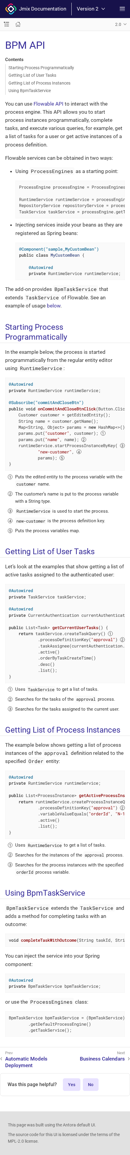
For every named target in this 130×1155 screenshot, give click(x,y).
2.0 (118, 24)
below (53, 306)
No (90, 1084)
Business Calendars (102, 1059)
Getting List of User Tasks (32, 75)
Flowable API (48, 104)
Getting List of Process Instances (39, 83)
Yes (71, 1084)
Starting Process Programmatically (41, 67)
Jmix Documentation (41, 9)
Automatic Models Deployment (26, 1062)
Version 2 (88, 8)
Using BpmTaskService (29, 90)
